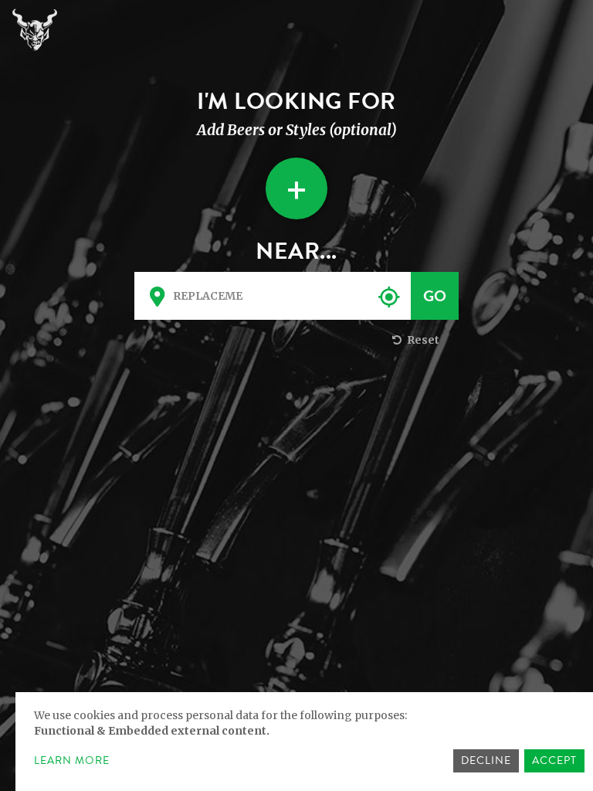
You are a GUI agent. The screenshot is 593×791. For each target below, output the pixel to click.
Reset (422, 340)
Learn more (72, 761)
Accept (554, 760)
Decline (486, 760)
